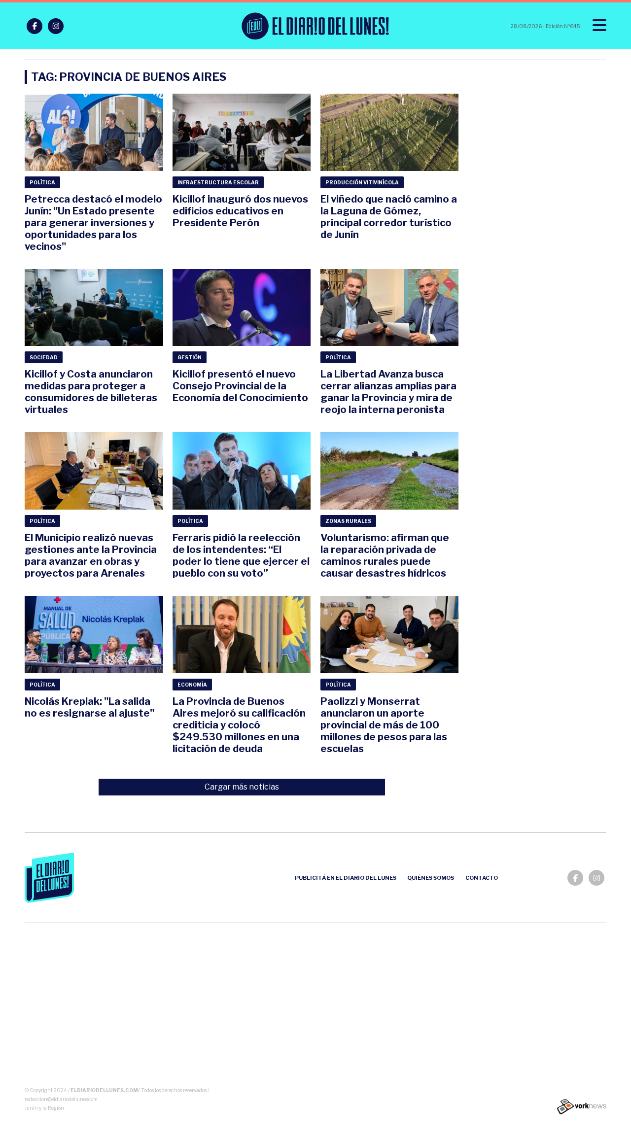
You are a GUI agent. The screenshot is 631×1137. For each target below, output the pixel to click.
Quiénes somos (430, 877)
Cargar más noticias (242, 787)
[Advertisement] (315, 1007)
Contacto (481, 877)
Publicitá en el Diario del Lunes (345, 877)
